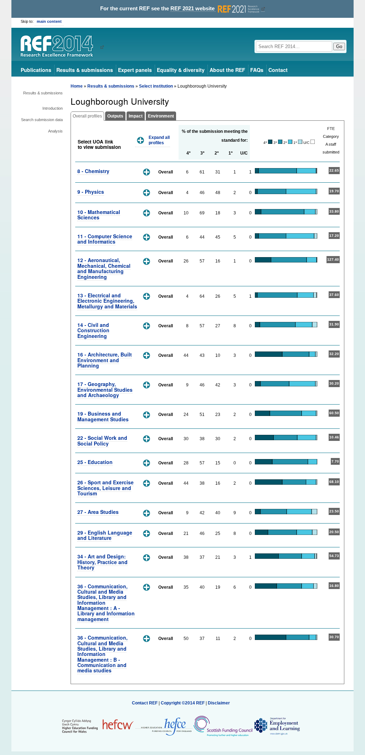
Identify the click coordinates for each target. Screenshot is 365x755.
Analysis (55, 131)
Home (77, 86)
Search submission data (42, 120)
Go (339, 46)
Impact (136, 116)
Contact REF (145, 703)
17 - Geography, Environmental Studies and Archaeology (105, 389)
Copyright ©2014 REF (183, 703)
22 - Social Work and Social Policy (102, 440)
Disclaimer (219, 703)
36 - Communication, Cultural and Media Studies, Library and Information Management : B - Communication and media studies (102, 654)
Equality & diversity (181, 69)
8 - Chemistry (93, 171)
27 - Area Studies (98, 511)
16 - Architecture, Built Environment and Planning (104, 360)
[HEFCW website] (97, 725)
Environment (161, 116)
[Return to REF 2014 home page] (59, 47)
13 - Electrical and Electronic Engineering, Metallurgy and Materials (107, 301)
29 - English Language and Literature (104, 535)
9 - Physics (90, 191)
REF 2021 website (193, 8)
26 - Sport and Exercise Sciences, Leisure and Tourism (105, 488)
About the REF (227, 69)
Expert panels (135, 69)
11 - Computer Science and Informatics (104, 239)
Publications (36, 69)
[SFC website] (222, 725)
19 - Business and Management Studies (103, 416)
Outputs (115, 116)
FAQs (256, 69)
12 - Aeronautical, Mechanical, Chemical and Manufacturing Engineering (103, 268)
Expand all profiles (159, 140)
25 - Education (95, 461)
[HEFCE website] (163, 726)
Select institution (156, 86)
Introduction (52, 108)
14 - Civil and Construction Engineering (93, 330)
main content (49, 21)
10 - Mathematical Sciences (98, 214)
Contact (278, 69)
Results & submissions (84, 69)
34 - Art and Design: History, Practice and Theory (102, 562)
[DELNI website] (276, 725)
